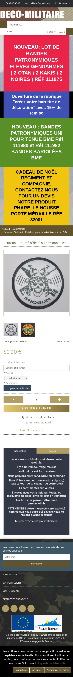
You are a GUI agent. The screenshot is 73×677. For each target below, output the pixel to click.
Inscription (36, 563)
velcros (9, 373)
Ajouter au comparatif (38, 422)
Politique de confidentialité (50, 663)
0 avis (22, 430)
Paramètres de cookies (58, 670)
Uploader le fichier (18, 388)
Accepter (36, 670)
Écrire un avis (35, 430)
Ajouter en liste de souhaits (38, 417)
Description (20, 451)
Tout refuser (21, 670)
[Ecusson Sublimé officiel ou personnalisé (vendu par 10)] (36, 283)
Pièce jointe (11, 383)
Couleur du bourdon (15, 362)
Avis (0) (53, 451)
